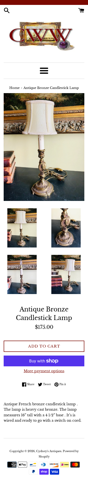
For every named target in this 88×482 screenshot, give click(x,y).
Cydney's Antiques (48, 451)
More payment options (44, 371)
